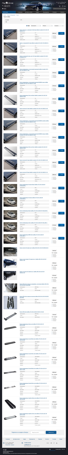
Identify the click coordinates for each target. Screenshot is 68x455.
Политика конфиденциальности (8, 451)
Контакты (62, 12)
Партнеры (40, 439)
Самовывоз (54, 63)
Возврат (61, 439)
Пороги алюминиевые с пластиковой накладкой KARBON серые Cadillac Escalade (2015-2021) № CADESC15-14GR (34, 83)
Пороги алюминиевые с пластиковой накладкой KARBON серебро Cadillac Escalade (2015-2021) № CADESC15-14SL (34, 121)
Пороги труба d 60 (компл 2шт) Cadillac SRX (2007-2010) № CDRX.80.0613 (34, 247)
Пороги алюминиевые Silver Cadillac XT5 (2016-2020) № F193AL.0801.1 (33, 222)
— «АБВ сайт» (60, 449)
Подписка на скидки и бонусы (20, 432)
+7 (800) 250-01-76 (7, 6)
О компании (20, 12)
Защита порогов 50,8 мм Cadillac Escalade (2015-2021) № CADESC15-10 (34, 172)
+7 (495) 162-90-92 (7, 5)
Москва (5, 8)
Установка (55, 12)
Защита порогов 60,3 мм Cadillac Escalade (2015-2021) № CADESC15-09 (34, 160)
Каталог (6, 12)
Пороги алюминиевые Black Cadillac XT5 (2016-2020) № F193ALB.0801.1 (34, 210)
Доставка (54, 35)
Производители (46, 12)
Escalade (7, 19)
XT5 (21, 19)
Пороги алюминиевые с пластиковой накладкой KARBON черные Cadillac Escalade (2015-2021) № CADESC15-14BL (34, 134)
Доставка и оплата (28, 12)
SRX (6, 21)
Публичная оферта (6, 452)
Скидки (37, 12)
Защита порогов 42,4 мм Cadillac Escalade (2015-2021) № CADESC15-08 (34, 108)
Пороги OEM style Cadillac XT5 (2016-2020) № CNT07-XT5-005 (32, 311)
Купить (62, 33)
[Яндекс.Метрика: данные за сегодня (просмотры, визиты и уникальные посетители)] (52, 450)
